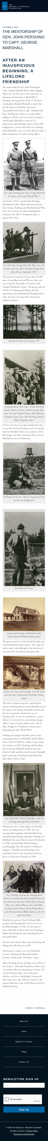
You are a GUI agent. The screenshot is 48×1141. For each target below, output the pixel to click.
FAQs (24, 1052)
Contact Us (24, 1062)
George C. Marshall (35, 1008)
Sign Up (24, 1109)
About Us (24, 1021)
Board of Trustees (24, 1042)
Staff (24, 1031)
